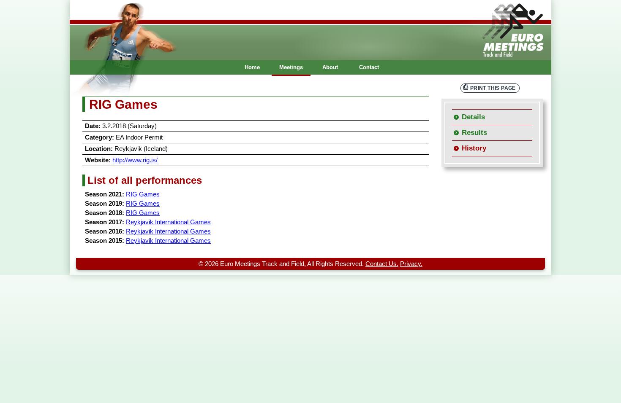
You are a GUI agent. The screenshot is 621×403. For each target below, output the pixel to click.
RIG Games (143, 194)
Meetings (291, 67)
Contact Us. (381, 264)
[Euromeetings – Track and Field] (310, 30)
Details (473, 117)
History (474, 148)
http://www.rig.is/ (135, 160)
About (330, 67)
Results (474, 133)
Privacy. (411, 264)
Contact (369, 67)
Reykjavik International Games (168, 222)
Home (252, 67)
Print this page (493, 88)
